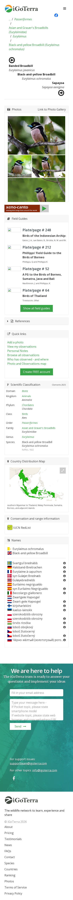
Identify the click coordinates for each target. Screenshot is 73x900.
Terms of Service (15, 887)
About (8, 827)
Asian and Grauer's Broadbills (28, 30)
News (8, 845)
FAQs (7, 851)
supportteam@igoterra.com (28, 763)
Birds (25, 414)
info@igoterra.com (44, 770)
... (9, 19)
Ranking (9, 875)
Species (9, 863)
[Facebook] (14, 778)
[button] (9, 19)
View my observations (21, 347)
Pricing (9, 833)
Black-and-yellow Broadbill (34, 47)
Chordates (28, 405)
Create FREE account (36, 372)
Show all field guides (36, 308)
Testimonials (13, 839)
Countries (11, 869)
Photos (9, 881)
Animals (26, 396)
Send (18, 726)
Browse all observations (23, 355)
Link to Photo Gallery (52, 109)
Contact (9, 857)
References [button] (22, 321)
